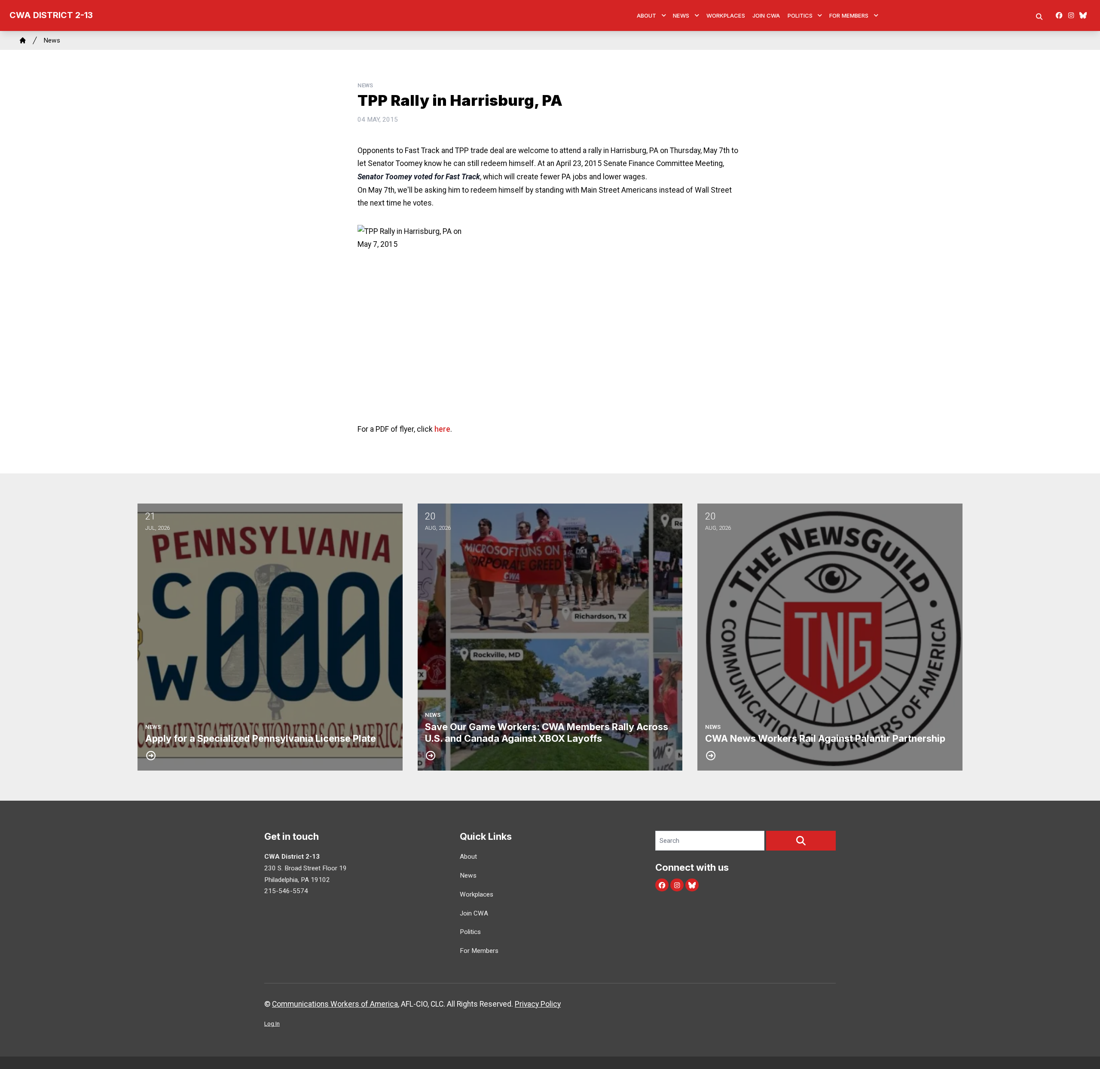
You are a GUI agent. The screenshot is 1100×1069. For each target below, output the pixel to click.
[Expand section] (664, 15)
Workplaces (725, 15)
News (681, 15)
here (442, 429)
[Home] (23, 40)
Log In (272, 1023)
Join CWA (766, 15)
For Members (848, 15)
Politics (800, 15)
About (646, 15)
